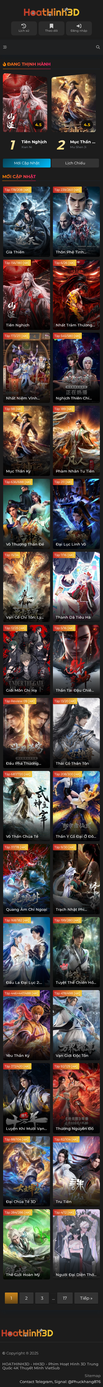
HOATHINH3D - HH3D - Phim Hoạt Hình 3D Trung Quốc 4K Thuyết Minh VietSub (51, 10)
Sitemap (93, 1375)
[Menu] (5, 47)
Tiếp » (86, 1298)
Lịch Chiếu (75, 163)
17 (65, 1298)
